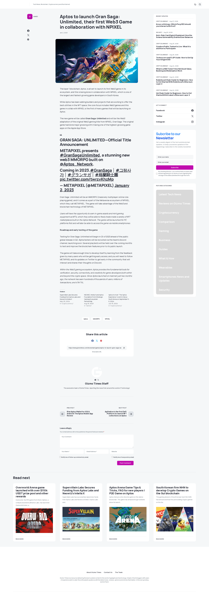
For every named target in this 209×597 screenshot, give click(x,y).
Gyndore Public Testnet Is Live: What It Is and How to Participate (173, 47)
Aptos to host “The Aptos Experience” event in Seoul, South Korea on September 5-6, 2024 (119, 298)
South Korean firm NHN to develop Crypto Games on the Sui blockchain (172, 490)
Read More (20, 539)
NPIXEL (107, 319)
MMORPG (96, 319)
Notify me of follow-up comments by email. (75, 457)
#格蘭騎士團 (106, 174)
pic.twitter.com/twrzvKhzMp (87, 179)
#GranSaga (101, 170)
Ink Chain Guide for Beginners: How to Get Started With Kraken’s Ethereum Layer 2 (174, 94)
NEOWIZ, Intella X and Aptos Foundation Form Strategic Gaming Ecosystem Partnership (94, 298)
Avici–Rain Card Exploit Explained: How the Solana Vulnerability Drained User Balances (174, 36)
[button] (195, 4)
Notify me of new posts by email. (124, 457)
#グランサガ (79, 174)
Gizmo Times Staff (96, 383)
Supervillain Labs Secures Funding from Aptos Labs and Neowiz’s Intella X (70, 297)
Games (35, 16)
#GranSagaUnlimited (80, 155)
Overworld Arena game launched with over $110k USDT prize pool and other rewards (32, 492)
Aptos (86, 319)
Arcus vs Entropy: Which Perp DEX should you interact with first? (173, 25)
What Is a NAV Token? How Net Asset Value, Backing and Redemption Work (174, 70)
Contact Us (108, 572)
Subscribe (175, 167)
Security (159, 32)
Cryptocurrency (162, 21)
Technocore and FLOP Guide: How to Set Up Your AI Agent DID (174, 58)
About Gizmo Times (94, 572)
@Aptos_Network (76, 164)
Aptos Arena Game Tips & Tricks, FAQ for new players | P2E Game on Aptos (127, 490)
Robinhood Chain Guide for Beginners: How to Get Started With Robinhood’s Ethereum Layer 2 (174, 82)
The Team (118, 572)
